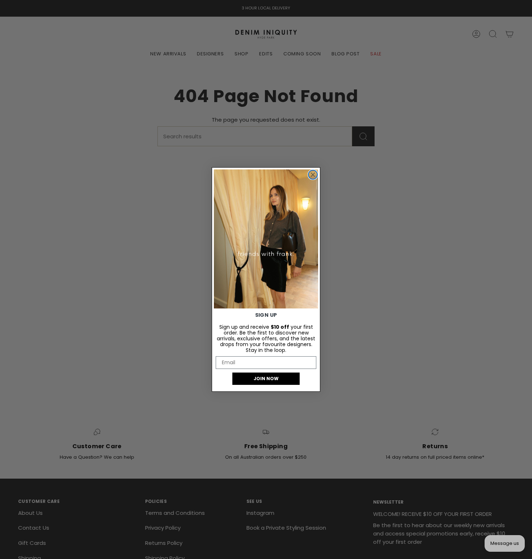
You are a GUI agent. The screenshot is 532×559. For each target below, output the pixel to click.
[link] (266, 238)
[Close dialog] (312, 174)
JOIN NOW (266, 378)
